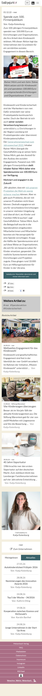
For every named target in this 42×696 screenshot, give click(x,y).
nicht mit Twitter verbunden (5, 290)
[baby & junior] (9, 2)
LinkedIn (21, 667)
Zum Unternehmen (22, 549)
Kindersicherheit (12, 308)
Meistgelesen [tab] (11, 557)
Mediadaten (21, 651)
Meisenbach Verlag (21, 643)
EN (27, 3)
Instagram (21, 663)
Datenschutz (21, 655)
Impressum (21, 659)
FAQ (21, 647)
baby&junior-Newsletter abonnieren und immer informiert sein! (21, 275)
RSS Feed (21, 671)
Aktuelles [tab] (30, 557)
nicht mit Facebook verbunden (5, 283)
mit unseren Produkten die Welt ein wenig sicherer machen (21, 191)
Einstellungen (23, 290)
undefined (5, 287)
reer (6, 305)
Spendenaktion (18, 305)
